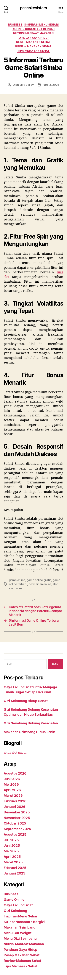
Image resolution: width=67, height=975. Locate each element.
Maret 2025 (13, 862)
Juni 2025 (12, 845)
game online (17, 580)
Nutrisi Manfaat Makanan (33, 33)
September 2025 (17, 829)
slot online (15, 588)
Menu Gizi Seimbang (20, 938)
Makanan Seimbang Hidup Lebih (29, 732)
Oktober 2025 (15, 823)
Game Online (14, 900)
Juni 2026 (12, 779)
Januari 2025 (14, 873)
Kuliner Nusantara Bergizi (33, 29)
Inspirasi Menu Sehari (41, 24)
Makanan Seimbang (20, 927)
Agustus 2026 (15, 773)
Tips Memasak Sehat (33, 50)
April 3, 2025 (51, 84)
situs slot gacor (15, 752)
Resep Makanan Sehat (33, 41)
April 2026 (12, 790)
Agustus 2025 (15, 834)
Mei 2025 (11, 851)
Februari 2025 (15, 868)
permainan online (40, 584)
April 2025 (12, 857)
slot (55, 584)
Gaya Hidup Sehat (18, 905)
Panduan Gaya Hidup (33, 37)
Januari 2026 (14, 807)
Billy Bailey (27, 84)
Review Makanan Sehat (33, 46)
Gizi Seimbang (15, 911)
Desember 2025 (17, 812)
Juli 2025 (11, 840)
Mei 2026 (11, 784)
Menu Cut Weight (17, 933)
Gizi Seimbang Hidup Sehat (25, 701)
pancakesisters (33, 8)
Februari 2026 (15, 801)
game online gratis (39, 580)
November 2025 (17, 818)
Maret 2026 (13, 796)
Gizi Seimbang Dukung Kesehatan (31, 723)
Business (15, 24)
